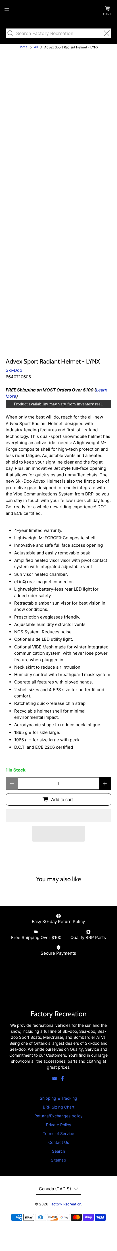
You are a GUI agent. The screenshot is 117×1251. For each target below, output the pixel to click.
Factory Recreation (65, 1204)
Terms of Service (58, 1133)
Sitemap (58, 1160)
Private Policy (58, 1124)
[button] (58, 815)
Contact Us (58, 1142)
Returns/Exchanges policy (58, 1115)
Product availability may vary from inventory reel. (58, 404)
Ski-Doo (14, 370)
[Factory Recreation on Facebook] (62, 1079)
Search (58, 1151)
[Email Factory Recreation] (54, 1079)
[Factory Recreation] (58, 11)
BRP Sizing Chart (58, 1107)
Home (23, 47)
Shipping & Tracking (58, 1098)
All (36, 47)
